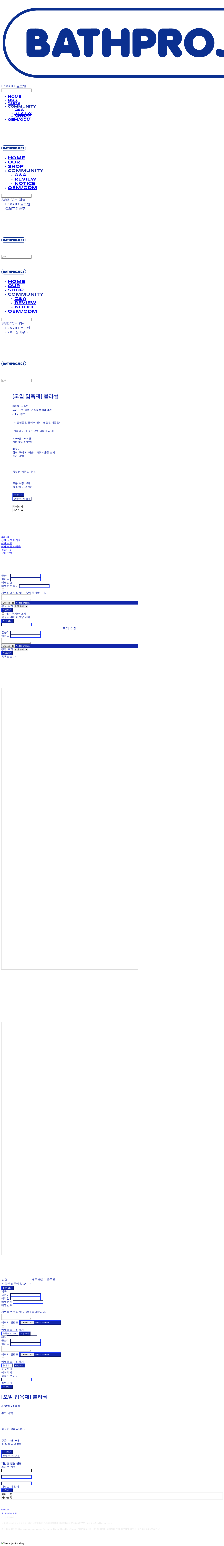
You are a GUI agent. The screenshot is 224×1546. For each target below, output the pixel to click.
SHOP (14, 103)
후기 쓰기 (7, 621)
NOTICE (22, 116)
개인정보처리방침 (9, 1513)
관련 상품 (6, 552)
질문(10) (6, 549)
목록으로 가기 (10, 1334)
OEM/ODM (19, 119)
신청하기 (7, 1490)
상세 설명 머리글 (11, 540)
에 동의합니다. (23, 592)
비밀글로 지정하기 (12, 1329)
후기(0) (5, 537)
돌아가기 (7, 1365)
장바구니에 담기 (11, 1456)
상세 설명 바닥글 (11, 546)
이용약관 (5, 1509)
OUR (13, 100)
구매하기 (7, 1387)
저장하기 (7, 610)
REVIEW (23, 113)
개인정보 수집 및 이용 (14, 592)
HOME (14, 96)
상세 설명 (6, 543)
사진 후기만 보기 (15, 613)
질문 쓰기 (7, 1288)
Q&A (19, 109)
